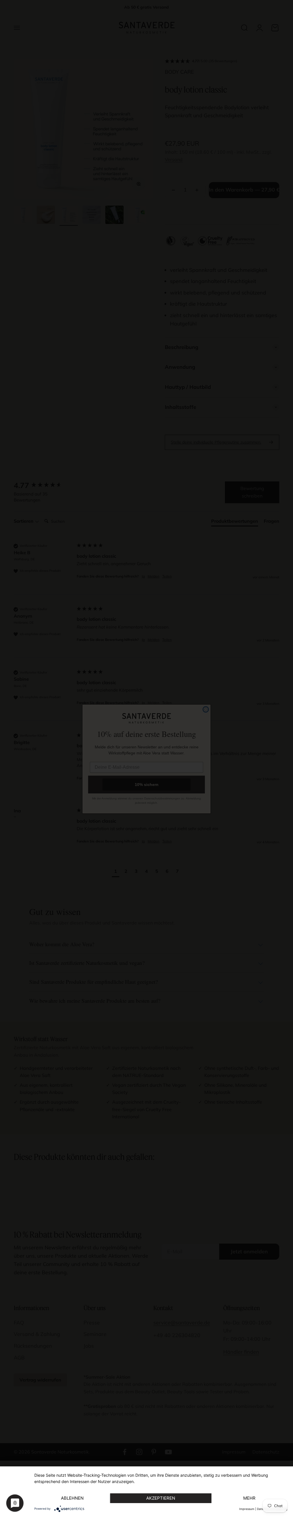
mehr (249, 1498)
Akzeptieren (160, 1498)
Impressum (246, 1509)
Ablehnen (72, 1498)
